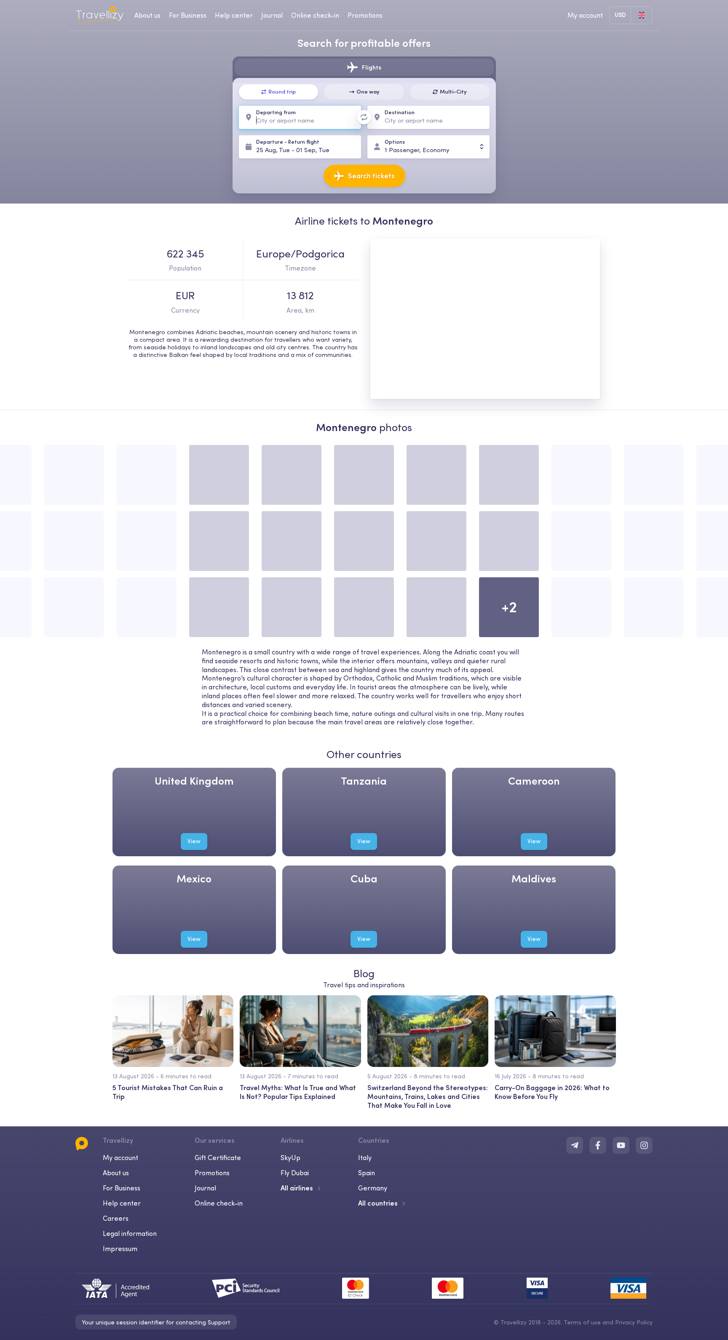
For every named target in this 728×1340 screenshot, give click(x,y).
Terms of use (582, 1322)
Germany (372, 1188)
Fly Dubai (295, 1172)
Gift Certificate (218, 1157)
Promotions (365, 15)
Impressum (120, 1248)
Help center (234, 15)
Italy (365, 1157)
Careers (115, 1218)
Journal (272, 15)
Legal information (130, 1233)
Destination (400, 112)
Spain (366, 1172)
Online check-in (315, 15)
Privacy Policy (634, 1322)
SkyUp (290, 1157)
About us (147, 15)
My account (120, 1157)
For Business (187, 15)
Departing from (276, 112)
